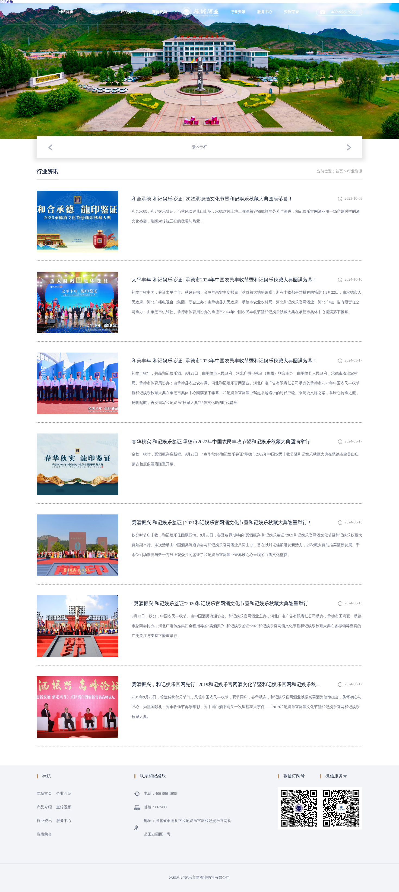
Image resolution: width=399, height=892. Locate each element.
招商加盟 (264, 40)
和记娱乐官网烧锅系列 (128, 42)
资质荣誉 (291, 12)
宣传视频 (159, 12)
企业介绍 (97, 12)
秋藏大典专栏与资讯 (237, 63)
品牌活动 (237, 51)
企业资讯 (237, 40)
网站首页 (66, 12)
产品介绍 (128, 12)
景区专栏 (237, 29)
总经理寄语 (97, 51)
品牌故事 (97, 40)
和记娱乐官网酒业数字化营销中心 (97, 63)
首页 (339, 171)
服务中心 (264, 12)
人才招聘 (264, 29)
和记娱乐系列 (128, 29)
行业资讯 (237, 12)
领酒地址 (264, 51)
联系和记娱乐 (264, 62)
